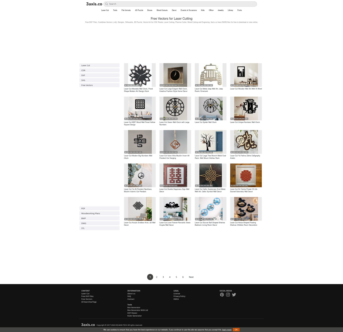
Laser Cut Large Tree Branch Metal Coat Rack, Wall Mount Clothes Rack (210, 156)
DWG (83, 223)
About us (131, 293)
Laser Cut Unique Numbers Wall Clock (245, 122)
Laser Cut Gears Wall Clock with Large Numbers (174, 123)
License (177, 293)
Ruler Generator (134, 316)
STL (83, 228)
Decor (174, 10)
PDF (83, 208)
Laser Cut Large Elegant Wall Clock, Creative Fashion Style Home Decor (173, 89)
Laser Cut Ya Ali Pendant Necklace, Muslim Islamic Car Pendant (138, 190)
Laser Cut (105, 10)
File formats (126, 10)
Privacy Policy (179, 296)
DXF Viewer (132, 313)
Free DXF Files (87, 296)
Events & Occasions (189, 10)
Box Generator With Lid (137, 310)
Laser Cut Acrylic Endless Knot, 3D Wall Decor (139, 223)
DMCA (176, 299)
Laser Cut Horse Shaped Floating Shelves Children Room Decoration (243, 223)
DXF (83, 75)
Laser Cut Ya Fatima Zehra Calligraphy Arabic (245, 156)
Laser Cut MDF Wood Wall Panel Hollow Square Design (139, 123)
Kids (203, 10)
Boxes (149, 10)
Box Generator (133, 307)
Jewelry (221, 10)
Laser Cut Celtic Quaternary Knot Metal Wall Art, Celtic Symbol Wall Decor (210, 190)
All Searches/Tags (88, 302)
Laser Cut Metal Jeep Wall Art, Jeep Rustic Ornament (209, 89)
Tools (115, 10)
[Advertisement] (171, 42)
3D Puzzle (139, 10)
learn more (227, 329)
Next (191, 277)
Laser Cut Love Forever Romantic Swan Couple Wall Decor (174, 223)
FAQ (129, 296)
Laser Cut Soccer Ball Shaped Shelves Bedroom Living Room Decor (210, 223)
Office (211, 10)
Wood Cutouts (162, 10)
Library (230, 10)
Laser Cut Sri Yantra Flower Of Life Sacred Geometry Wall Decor (243, 190)
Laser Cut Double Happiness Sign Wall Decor (174, 190)
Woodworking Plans (90, 213)
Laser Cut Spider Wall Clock (206, 122)
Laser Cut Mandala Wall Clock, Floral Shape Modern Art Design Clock (138, 89)
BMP (83, 218)
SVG (83, 80)
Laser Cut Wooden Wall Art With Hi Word (246, 88)
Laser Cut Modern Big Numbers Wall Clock (138, 156)
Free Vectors (87, 85)
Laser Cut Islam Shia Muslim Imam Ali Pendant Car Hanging (174, 156)
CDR (83, 70)
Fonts (239, 10)
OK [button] (236, 329)
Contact (130, 299)
